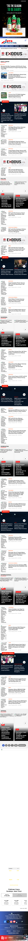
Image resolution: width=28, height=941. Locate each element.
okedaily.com (7, 927)
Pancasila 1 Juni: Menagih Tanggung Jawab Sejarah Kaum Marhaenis (21, 735)
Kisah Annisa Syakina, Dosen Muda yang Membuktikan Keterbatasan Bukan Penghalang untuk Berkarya (6, 733)
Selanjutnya (22, 745)
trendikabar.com (20, 927)
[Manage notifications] (24, 938)
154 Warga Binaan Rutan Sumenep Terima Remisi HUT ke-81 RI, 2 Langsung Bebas (21, 341)
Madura (12, 46)
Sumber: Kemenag (14, 886)
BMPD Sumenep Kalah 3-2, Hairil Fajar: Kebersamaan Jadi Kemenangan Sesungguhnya (20, 401)
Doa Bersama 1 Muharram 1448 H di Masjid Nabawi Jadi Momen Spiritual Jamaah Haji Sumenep (21, 598)
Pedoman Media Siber (13, 933)
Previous (2, 58)
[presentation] (4, 110)
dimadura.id (13, 927)
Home (2, 46)
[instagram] (11, 922)
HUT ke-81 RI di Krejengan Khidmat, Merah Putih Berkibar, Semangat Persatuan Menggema (19, 668)
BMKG (26, 908)
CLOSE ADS (23, 1)
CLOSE (25, 934)
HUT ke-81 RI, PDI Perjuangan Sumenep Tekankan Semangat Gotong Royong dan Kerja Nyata (6, 201)
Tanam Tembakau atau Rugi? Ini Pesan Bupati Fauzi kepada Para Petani (7, 400)
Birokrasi (22, 46)
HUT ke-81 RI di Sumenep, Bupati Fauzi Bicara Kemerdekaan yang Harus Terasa (21, 202)
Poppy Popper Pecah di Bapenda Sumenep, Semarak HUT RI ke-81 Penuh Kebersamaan (21, 469)
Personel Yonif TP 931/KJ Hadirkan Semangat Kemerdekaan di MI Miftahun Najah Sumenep (6, 340)
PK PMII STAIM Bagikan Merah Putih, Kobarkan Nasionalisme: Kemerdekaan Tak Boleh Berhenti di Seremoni (7, 527)
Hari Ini (7, 895)
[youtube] (14, 922)
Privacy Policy (16, 931)
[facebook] (5, 922)
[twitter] (8, 922)
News (6, 46)
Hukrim (17, 46)
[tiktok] (22, 922)
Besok (19, 895)
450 (16, 745)
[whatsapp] (18, 922)
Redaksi (9, 931)
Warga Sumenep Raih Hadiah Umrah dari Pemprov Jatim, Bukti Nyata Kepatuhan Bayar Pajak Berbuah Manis (6, 597)
